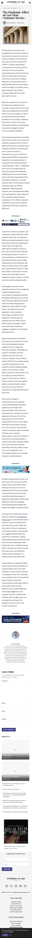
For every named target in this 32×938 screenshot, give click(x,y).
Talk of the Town (16, 906)
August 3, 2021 (7, 757)
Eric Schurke (15, 644)
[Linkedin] (7, 886)
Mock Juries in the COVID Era (11, 789)
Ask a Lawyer (16, 925)
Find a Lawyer (16, 923)
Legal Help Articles (16, 921)
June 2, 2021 (7, 779)
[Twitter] (25, 886)
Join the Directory (16, 912)
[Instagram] (11, 886)
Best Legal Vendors (16, 908)
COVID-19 (20, 8)
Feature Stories (16, 902)
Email (4, 711)
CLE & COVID (7, 755)
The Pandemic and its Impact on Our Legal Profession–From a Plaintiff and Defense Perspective (14, 794)
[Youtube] (20, 886)
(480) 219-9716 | (6, 892)
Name (4, 703)
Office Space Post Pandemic (11, 776)
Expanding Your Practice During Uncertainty (15, 812)
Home (4, 8)
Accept (5, 935)
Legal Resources (16, 909)
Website (4, 719)
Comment (5, 681)
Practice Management (12, 8)
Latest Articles (16, 904)
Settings (11, 931)
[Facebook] (16, 886)
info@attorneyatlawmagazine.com (20, 892)
